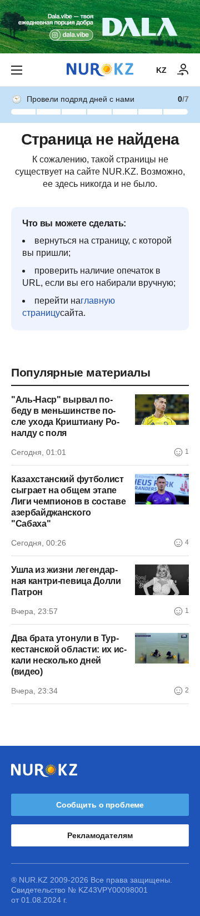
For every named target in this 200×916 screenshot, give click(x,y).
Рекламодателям (99, 835)
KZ (161, 70)
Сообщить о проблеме (100, 804)
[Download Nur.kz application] (100, 26)
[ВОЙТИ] (183, 70)
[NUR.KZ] (100, 70)
